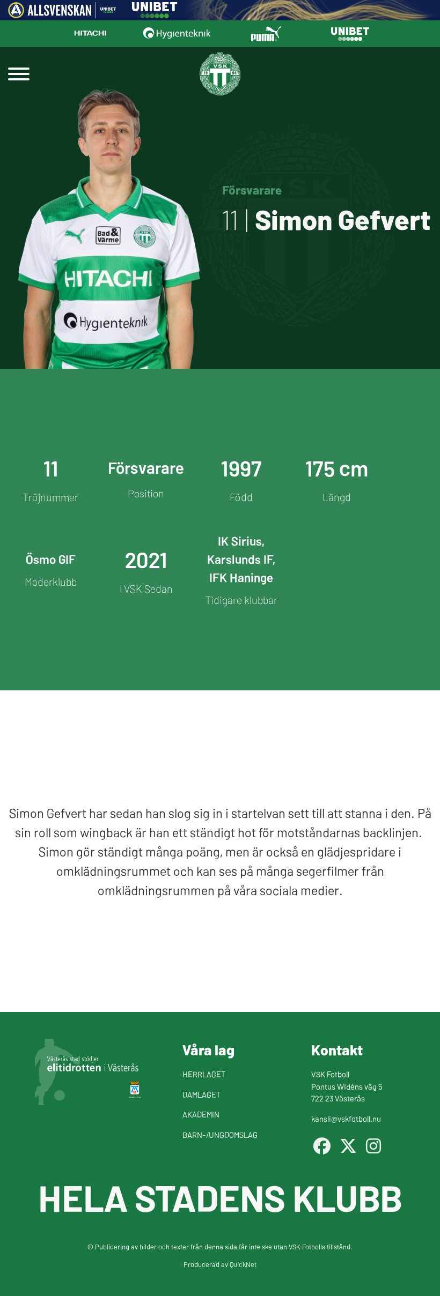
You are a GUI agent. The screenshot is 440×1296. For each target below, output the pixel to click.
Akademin (200, 1114)
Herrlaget (203, 1073)
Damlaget (201, 1094)
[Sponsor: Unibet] (154, 14)
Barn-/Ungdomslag (220, 1134)
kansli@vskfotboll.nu (346, 1118)
